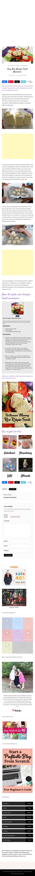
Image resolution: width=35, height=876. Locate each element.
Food (18, 65)
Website (6, 550)
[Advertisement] (17, 28)
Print (17, 316)
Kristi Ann (12, 75)
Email (6, 545)
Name (6, 541)
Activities (11, 65)
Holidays (24, 65)
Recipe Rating (6, 515)
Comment (6, 521)
